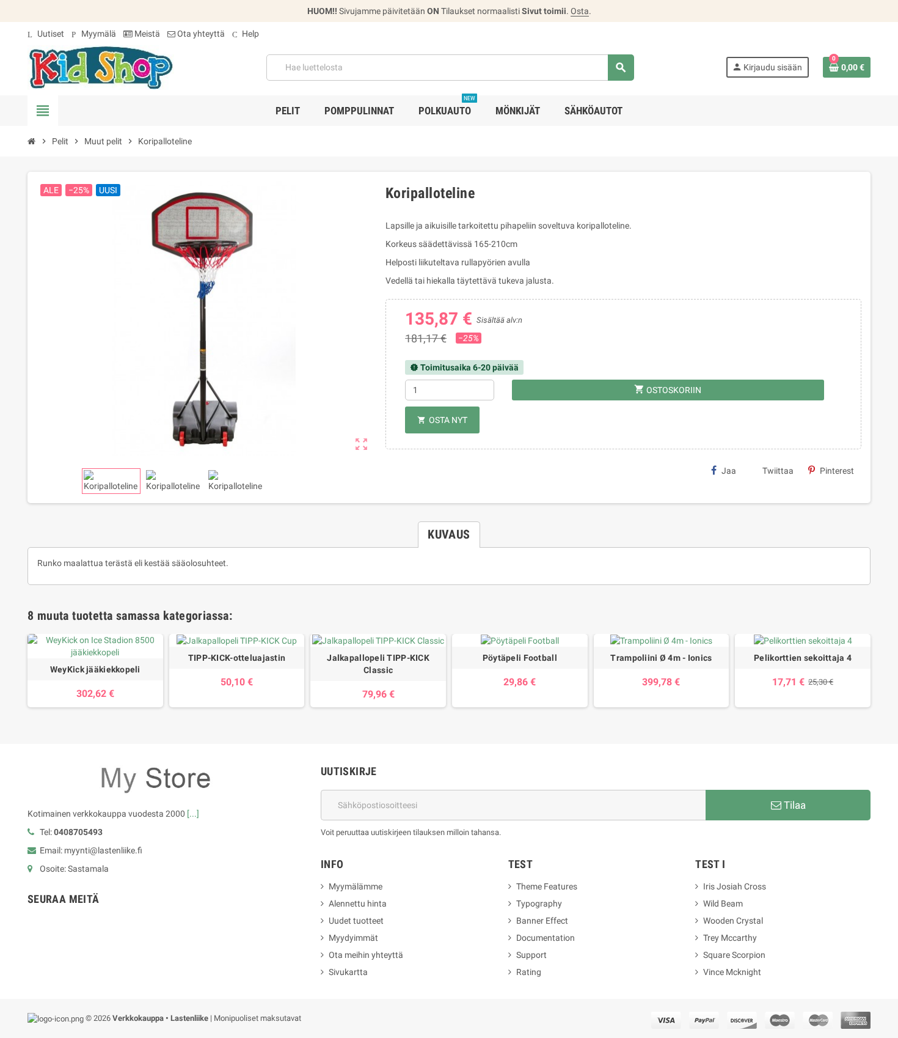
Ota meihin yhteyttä (366, 955)
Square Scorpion (734, 955)
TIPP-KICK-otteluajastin (236, 658)
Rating (528, 972)
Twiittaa (778, 471)
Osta (580, 11)
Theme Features (546, 886)
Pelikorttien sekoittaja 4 (803, 658)
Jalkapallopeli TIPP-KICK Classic (378, 664)
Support (531, 955)
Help (245, 34)
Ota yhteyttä (200, 34)
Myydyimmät (353, 938)
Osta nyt (442, 420)
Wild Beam (723, 903)
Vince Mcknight (732, 972)
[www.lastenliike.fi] (100, 67)
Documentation (545, 938)
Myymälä (93, 34)
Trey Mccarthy (730, 938)
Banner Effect (542, 921)
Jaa (728, 471)
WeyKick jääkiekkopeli (95, 669)
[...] (193, 814)
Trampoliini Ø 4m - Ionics (661, 658)
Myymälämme (355, 886)
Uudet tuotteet (356, 921)
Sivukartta (348, 972)
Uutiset (45, 34)
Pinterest (837, 471)
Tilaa (793, 805)
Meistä (146, 34)
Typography (539, 903)
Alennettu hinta (358, 903)
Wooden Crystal (733, 921)
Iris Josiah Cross (734, 886)
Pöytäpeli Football (520, 658)
